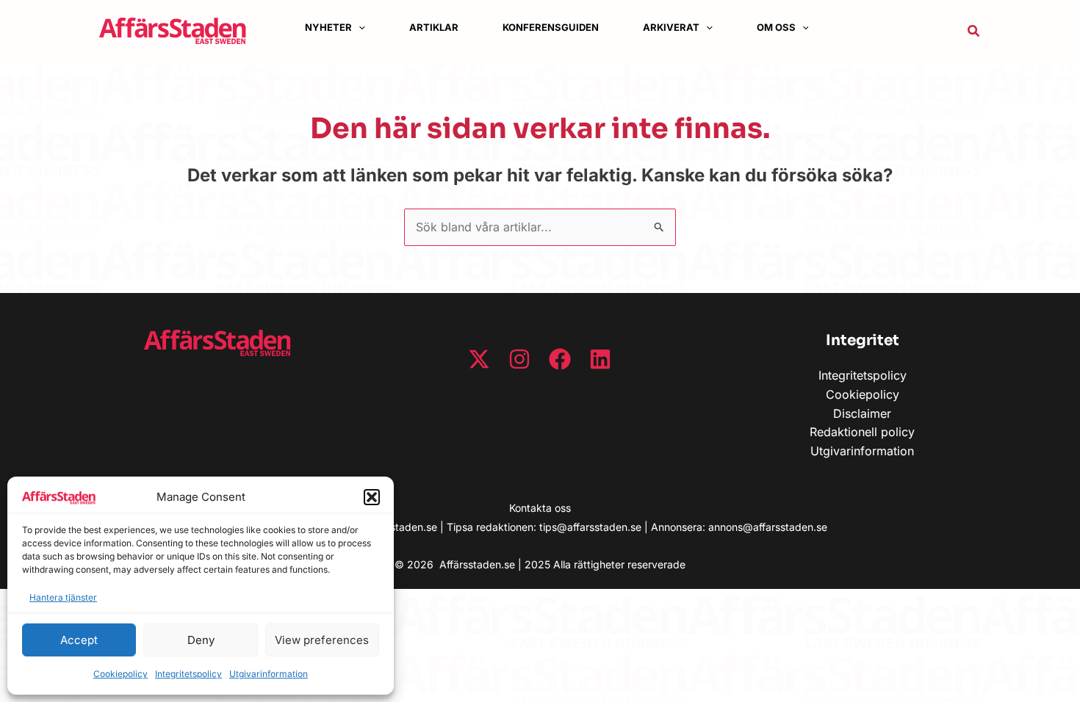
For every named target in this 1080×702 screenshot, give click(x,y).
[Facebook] (560, 359)
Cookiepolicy (120, 673)
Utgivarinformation (268, 673)
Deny (201, 640)
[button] (371, 497)
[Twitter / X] (479, 359)
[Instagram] (519, 359)
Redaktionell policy (862, 431)
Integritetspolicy (188, 673)
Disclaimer (862, 413)
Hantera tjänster (63, 597)
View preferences (322, 640)
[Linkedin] (600, 359)
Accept (79, 640)
